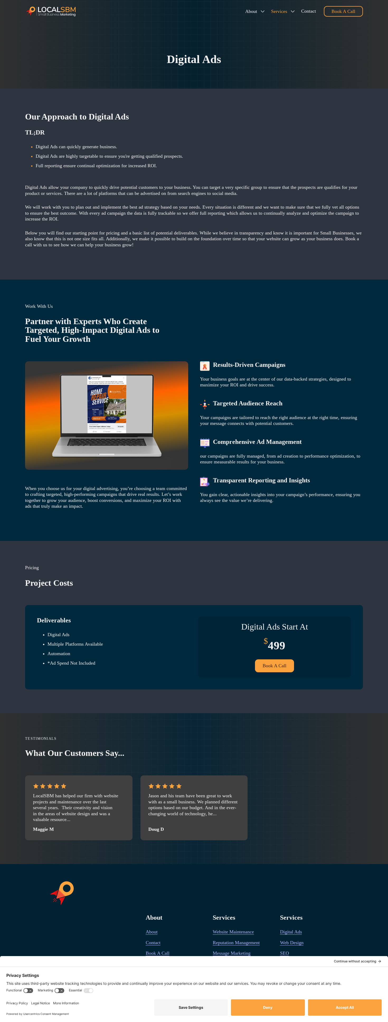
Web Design (292, 942)
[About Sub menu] (262, 11)
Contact (308, 11)
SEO (284, 953)
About (251, 11)
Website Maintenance (233, 931)
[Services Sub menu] (293, 11)
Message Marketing (231, 953)
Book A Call (343, 11)
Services (279, 11)
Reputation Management (236, 942)
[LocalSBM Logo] (51, 11)
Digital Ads (291, 931)
